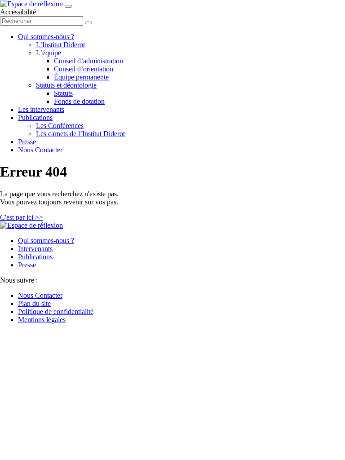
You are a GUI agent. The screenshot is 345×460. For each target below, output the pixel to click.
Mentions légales (42, 319)
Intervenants (35, 248)
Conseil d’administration (88, 61)
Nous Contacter (40, 150)
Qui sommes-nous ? (46, 36)
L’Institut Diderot (60, 45)
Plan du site (34, 303)
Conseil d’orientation (83, 69)
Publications (35, 117)
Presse (27, 142)
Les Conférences (60, 125)
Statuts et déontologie (66, 85)
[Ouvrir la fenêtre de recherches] (88, 23)
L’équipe (48, 53)
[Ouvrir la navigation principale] (68, 6)
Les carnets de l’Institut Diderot (80, 133)
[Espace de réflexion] (32, 4)
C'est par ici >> (21, 217)
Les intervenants (41, 109)
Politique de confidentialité (55, 311)
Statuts (63, 93)
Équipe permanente (81, 77)
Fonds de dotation (79, 101)
